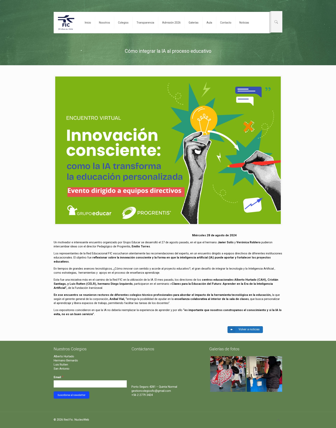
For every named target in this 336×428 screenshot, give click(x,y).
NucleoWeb (81, 419)
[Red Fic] (66, 22)
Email (58, 377)
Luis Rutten (61, 364)
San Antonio (61, 368)
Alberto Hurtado (64, 356)
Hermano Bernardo (66, 360)
